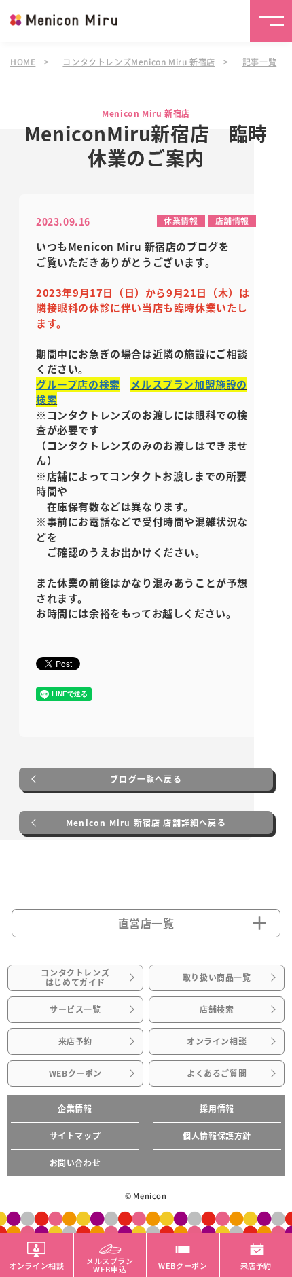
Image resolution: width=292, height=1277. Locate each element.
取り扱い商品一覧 (217, 977)
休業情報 (181, 220)
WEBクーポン (75, 1073)
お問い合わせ (75, 1163)
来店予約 (75, 1041)
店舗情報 (232, 220)
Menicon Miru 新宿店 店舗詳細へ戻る (146, 822)
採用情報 (217, 1108)
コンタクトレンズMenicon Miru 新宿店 (138, 61)
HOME (22, 61)
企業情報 (75, 1108)
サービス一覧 (75, 1009)
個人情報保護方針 (217, 1136)
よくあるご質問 (217, 1073)
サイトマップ (75, 1136)
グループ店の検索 (78, 384)
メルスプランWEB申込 (110, 1264)
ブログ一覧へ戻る (146, 779)
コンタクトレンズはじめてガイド (75, 977)
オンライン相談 (217, 1041)
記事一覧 (259, 61)
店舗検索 (217, 1009)
